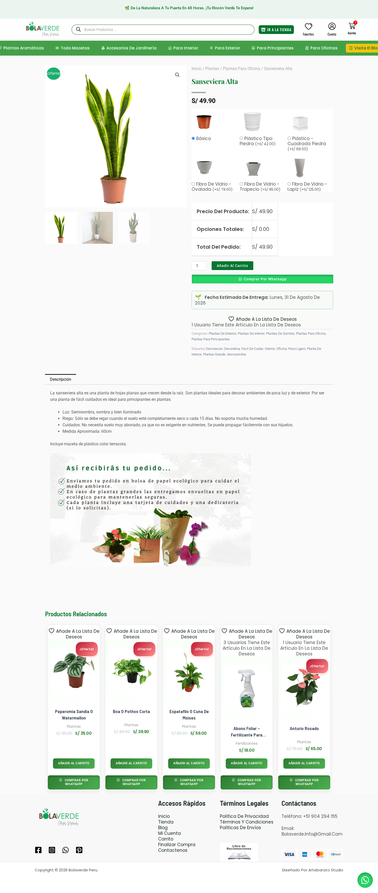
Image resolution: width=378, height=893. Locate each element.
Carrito (165, 839)
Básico (203, 138)
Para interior (185, 48)
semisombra (236, 354)
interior (270, 349)
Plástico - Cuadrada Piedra (306, 143)
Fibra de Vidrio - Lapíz (307, 186)
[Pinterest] (79, 850)
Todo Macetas (75, 48)
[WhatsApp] (65, 850)
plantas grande (214, 354)
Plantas (212, 68)
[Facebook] (38, 850)
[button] (177, 75)
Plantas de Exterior (222, 333)
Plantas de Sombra (280, 333)
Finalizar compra (176, 845)
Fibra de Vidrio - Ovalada (212, 186)
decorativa (232, 349)
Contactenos (172, 850)
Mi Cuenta (169, 833)
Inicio (196, 68)
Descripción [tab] (60, 379)
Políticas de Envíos (240, 828)
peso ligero (296, 349)
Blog (163, 828)
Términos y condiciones (246, 822)
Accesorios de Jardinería (131, 48)
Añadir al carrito (232, 266)
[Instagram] (52, 850)
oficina (281, 349)
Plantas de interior (251, 333)
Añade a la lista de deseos (266, 319)
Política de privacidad (244, 816)
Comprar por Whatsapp (265, 279)
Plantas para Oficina (241, 68)
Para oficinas (324, 48)
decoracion (214, 349)
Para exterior (227, 48)
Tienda (166, 822)
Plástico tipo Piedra (258, 141)
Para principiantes (275, 48)
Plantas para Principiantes (211, 339)
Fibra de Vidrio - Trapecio (260, 186)
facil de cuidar (252, 349)
